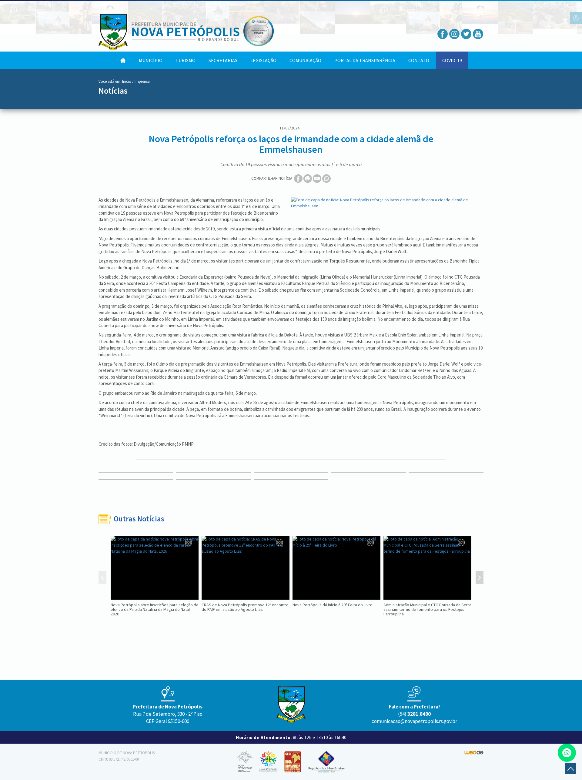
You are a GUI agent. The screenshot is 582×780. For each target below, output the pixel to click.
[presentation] (102, 578)
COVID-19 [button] (452, 60)
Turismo (186, 60)
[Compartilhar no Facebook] (298, 178)
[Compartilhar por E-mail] (317, 178)
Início (126, 81)
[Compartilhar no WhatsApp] (326, 178)
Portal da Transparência (364, 60)
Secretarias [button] (223, 60)
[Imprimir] (308, 178)
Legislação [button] (263, 60)
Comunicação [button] (305, 60)
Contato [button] (418, 60)
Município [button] (150, 60)
